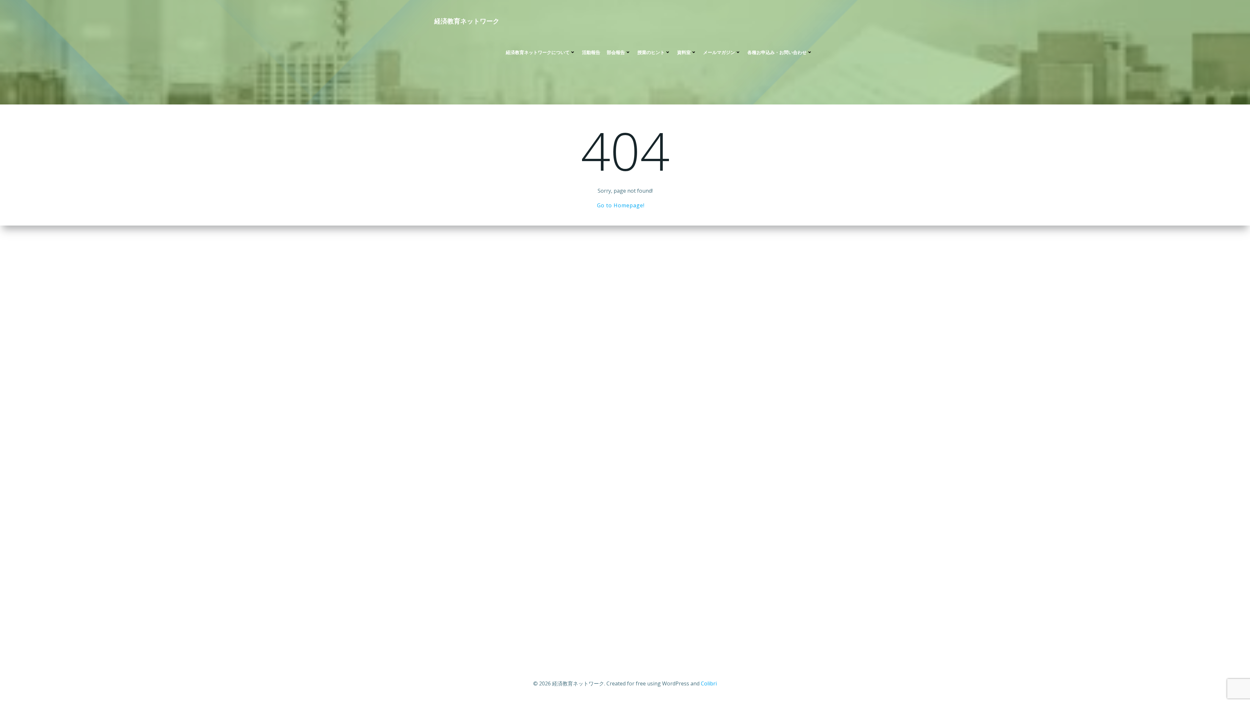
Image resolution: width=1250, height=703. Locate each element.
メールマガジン (719, 52)
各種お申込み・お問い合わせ (777, 52)
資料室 (684, 52)
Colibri (709, 683)
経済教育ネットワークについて (538, 52)
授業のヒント (651, 52)
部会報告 (616, 52)
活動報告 (591, 52)
